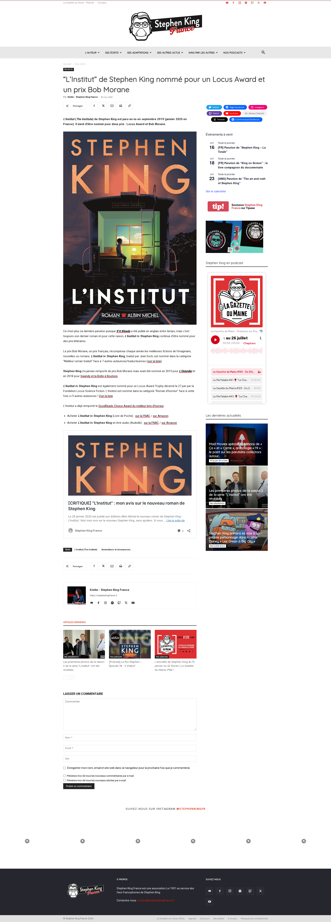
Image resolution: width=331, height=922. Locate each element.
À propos (101, 2)
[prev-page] (65, 677)
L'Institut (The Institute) (86, 549)
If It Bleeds (123, 331)
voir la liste (154, 361)
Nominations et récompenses (116, 549)
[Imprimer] (120, 106)
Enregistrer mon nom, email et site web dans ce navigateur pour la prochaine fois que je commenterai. (128, 767)
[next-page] (71, 677)
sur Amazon (160, 416)
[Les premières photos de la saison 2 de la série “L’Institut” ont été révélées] (84, 644)
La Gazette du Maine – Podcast (78, 2)
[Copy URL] (129, 106)
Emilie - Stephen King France (83, 97)
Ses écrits (112, 52)
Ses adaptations (137, 52)
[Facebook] (233, 2)
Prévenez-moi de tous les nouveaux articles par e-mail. (96, 780)
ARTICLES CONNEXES (74, 622)
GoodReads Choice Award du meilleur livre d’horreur (131, 406)
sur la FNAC (142, 416)
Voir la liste (106, 396)
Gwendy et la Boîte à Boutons (99, 376)
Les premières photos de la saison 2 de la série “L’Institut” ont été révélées (83, 665)
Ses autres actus (168, 52)
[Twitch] (252, 2)
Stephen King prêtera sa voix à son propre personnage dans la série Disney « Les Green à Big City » (235, 537)
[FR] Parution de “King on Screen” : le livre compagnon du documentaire (243, 165)
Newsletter (218, 918)
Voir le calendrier (216, 191)
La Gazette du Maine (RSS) (171, 918)
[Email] (112, 106)
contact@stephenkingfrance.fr (156, 900)
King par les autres (202, 52)
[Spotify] (246, 2)
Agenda (192, 918)
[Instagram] (240, 2)
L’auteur (91, 52)
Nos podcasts (233, 52)
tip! (218, 206)
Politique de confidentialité (254, 918)
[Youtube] (265, 2)
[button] (263, 53)
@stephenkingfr (191, 809)
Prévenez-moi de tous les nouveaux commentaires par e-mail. (100, 775)
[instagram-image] (27, 840)
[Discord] (227, 2)
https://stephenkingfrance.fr (103, 595)
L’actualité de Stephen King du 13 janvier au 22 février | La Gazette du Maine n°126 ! (174, 665)
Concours (205, 918)
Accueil (67, 64)
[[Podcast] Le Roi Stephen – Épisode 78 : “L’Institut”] (130, 644)
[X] (258, 2)
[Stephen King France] (165, 26)
